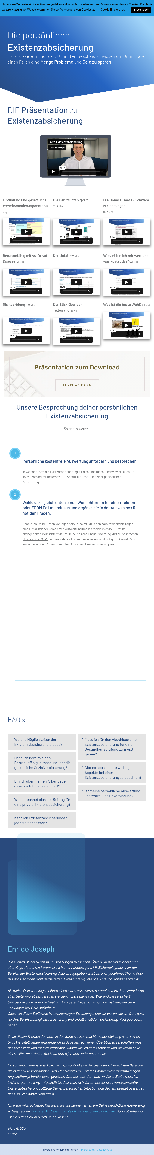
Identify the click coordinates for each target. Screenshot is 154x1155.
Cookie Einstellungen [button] (113, 9)
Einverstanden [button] (141, 9)
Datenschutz (104, 1149)
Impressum (87, 1149)
